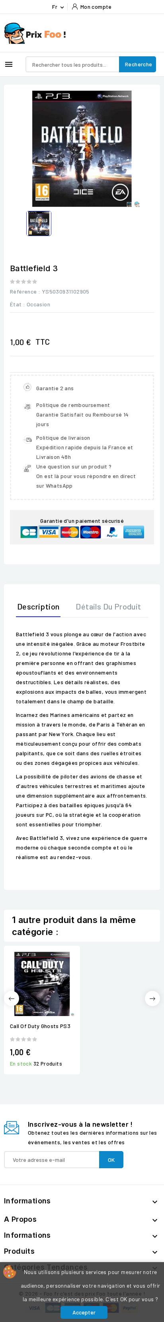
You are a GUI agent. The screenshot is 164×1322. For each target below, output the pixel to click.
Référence (23, 291)
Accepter (84, 1312)
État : (17, 304)
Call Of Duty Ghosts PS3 (40, 1025)
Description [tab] (38, 606)
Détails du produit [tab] (108, 606)
